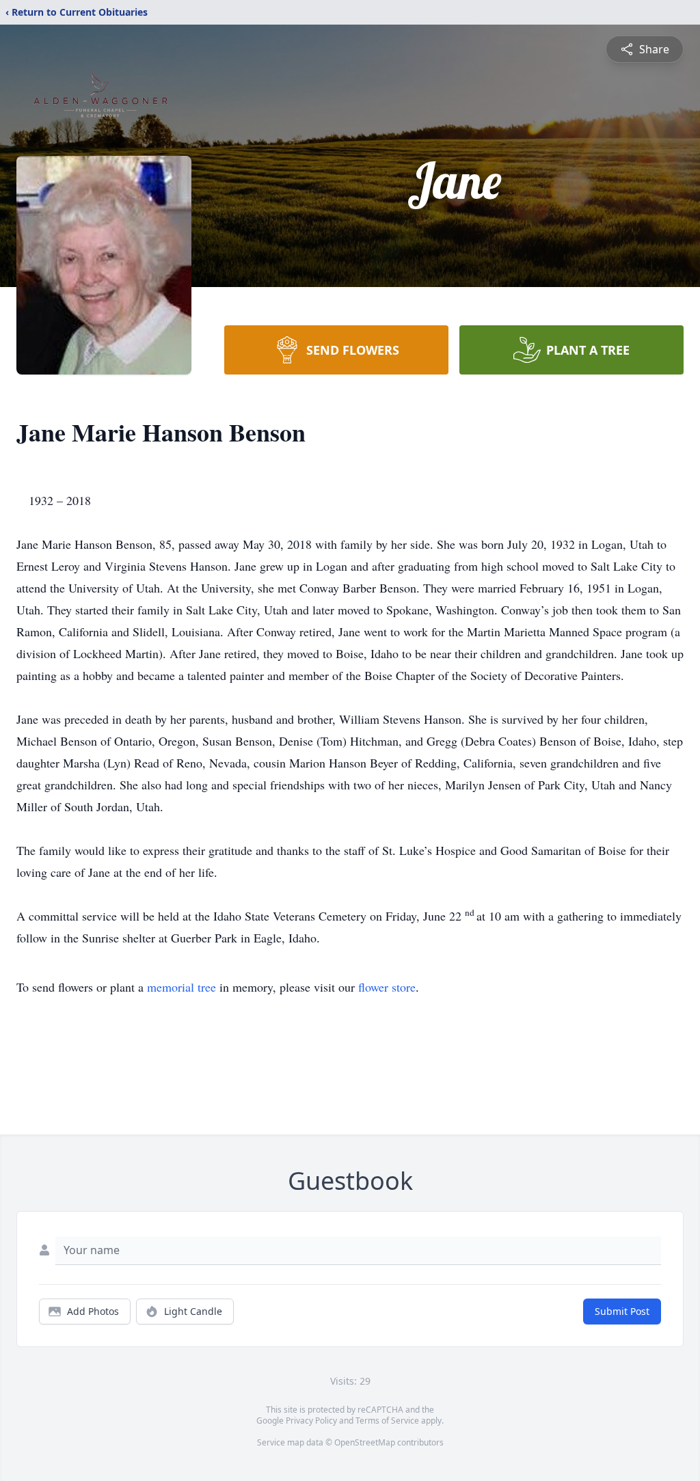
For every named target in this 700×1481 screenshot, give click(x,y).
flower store (387, 987)
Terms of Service (387, 1420)
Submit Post (622, 1311)
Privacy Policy (311, 1420)
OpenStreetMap (364, 1442)
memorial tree (181, 987)
